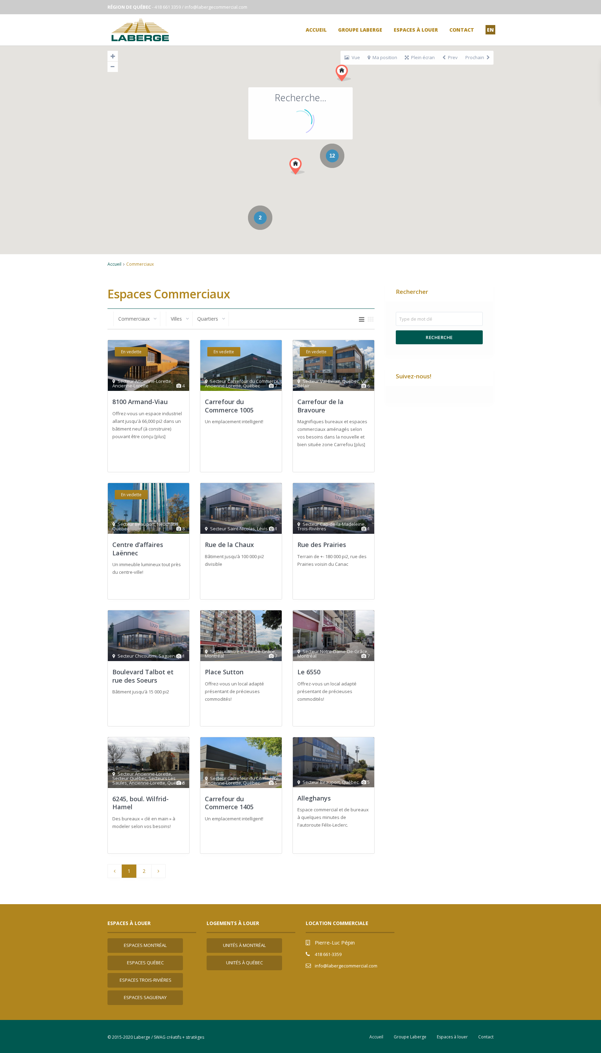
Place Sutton (224, 672)
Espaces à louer (416, 29)
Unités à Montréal (244, 945)
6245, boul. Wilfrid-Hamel (140, 803)
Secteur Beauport (136, 524)
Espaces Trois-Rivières (145, 980)
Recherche (439, 337)
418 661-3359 (328, 954)
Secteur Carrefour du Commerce (244, 381)
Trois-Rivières (311, 528)
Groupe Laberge (360, 29)
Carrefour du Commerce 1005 (229, 405)
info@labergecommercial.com (216, 7)
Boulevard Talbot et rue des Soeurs (143, 676)
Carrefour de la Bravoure (320, 405)
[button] (297, 166)
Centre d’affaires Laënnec (137, 548)
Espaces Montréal (145, 945)
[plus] (160, 437)
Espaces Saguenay (145, 997)
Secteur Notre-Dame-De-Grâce (242, 651)
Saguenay (169, 656)
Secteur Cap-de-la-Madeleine (333, 524)
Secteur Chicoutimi (137, 656)
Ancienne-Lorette (130, 386)
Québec (251, 386)
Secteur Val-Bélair (321, 381)
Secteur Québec (129, 778)
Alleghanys (314, 798)
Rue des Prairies (321, 544)
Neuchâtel (167, 524)
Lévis (262, 528)
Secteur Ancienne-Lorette (144, 381)
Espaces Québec (145, 962)
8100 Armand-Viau (140, 401)
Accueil (316, 29)
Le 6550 (308, 672)
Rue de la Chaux (229, 544)
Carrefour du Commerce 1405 (229, 803)
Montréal (214, 656)
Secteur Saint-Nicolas (232, 528)
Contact (461, 29)
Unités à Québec (244, 962)
